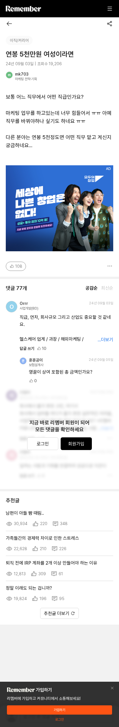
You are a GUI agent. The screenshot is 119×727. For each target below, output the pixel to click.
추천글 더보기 (56, 613)
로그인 (43, 444)
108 (18, 266)
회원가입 (76, 444)
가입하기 (59, 710)
